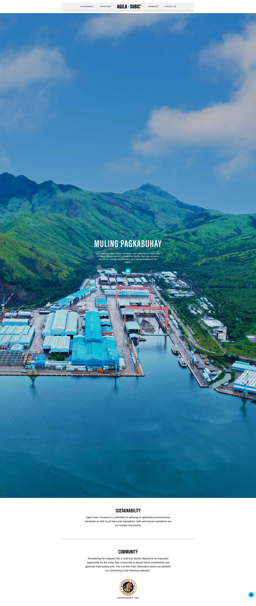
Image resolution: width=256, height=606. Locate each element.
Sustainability (87, 7)
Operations (105, 7)
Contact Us (170, 7)
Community (153, 7)
